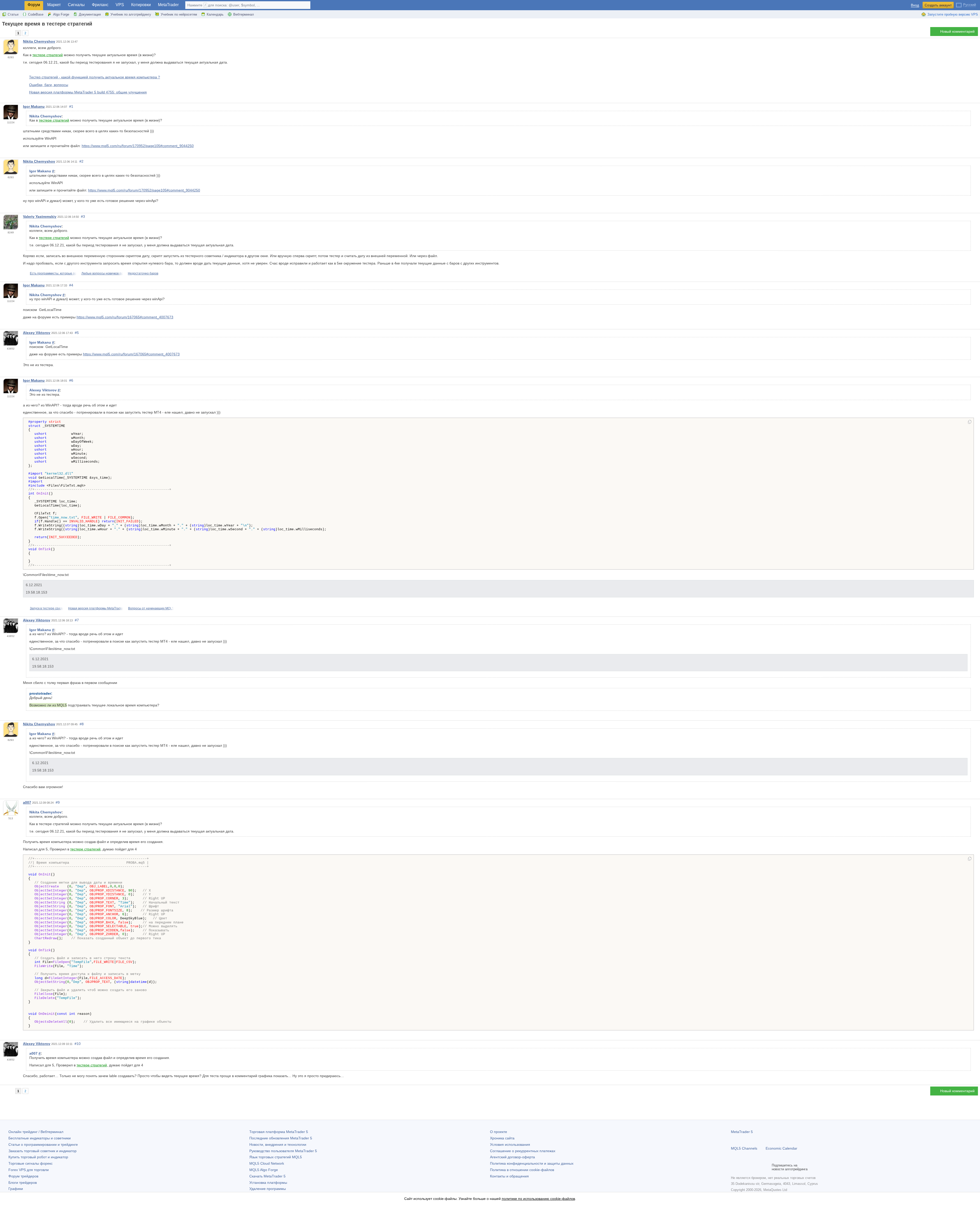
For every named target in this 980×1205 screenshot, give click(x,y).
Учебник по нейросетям (179, 14)
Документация (90, 14)
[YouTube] (758, 1167)
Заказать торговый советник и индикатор (42, 1151)
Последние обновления (280, 1138)
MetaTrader (168, 5)
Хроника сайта (502, 1138)
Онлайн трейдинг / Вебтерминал (35, 1132)
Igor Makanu (34, 106)
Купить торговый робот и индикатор (38, 1157)
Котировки (141, 5)
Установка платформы (268, 1182)
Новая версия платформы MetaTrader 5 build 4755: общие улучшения (88, 92)
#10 (78, 1044)
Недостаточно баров (143, 273)
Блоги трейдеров (22, 1182)
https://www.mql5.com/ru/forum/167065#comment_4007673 (125, 317)
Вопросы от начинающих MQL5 (151, 608)
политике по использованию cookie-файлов (538, 1199)
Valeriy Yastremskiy (39, 216)
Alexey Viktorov (36, 333)
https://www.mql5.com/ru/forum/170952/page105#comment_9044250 (138, 146)
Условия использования (510, 1144)
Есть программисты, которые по (53, 273)
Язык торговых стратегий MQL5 (275, 1157)
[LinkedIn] (767, 1167)
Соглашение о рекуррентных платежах (522, 1151)
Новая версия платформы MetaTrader (95, 608)
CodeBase (35, 14)
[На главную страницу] (3, 33)
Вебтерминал (243, 14)
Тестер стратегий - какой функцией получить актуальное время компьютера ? (94, 77)
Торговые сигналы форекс (30, 1163)
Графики (15, 1189)
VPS (120, 5)
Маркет (54, 5)
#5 (77, 333)
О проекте (498, 1132)
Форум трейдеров (23, 1176)
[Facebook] (734, 1167)
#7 (77, 620)
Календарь (215, 14)
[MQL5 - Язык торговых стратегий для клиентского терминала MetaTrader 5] (12, 5)
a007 (27, 802)
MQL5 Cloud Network (266, 1163)
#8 (82, 724)
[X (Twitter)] (750, 1167)
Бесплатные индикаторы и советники (39, 1138)
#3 (83, 216)
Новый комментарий (957, 31)
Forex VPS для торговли (28, 1170)
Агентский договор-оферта (512, 1157)
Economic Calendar (781, 1148)
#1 (71, 106)
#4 (71, 285)
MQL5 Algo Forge (263, 1170)
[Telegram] (742, 1167)
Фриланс (100, 5)
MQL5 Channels (744, 1148)
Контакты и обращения (509, 1176)
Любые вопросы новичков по (102, 273)
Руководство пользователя (283, 1151)
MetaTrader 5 (742, 1132)
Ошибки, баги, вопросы (48, 85)
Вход (915, 5)
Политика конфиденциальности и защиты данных (531, 1163)
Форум (34, 5)
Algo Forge (61, 14)
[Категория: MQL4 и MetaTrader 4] (10, 33)
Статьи (13, 14)
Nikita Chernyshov (39, 41)
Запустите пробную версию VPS (952, 14)
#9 (58, 802)
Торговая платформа (278, 1132)
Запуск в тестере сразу (46, 608)
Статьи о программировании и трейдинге (43, 1144)
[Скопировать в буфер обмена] (969, 422)
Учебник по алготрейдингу (131, 14)
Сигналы (76, 5)
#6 (71, 380)
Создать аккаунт (938, 5)
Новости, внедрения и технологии (277, 1144)
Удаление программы (267, 1189)
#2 (81, 161)
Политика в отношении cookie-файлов (522, 1170)
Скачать (267, 1176)
